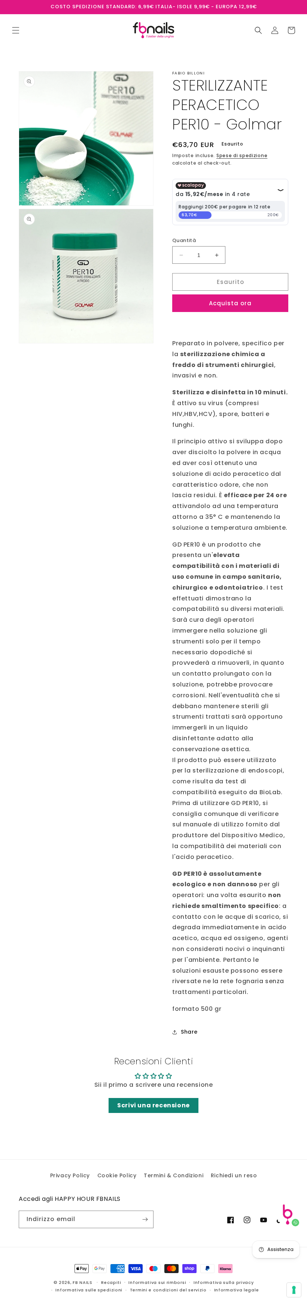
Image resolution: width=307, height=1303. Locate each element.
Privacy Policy (70, 1175)
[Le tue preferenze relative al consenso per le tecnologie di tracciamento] (294, 1290)
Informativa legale (236, 1290)
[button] (15, 30)
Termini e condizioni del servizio (168, 1290)
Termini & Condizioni (173, 1175)
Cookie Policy (117, 1175)
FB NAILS (82, 1282)
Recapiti (111, 1282)
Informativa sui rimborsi (157, 1282)
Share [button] (189, 1032)
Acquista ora (230, 303)
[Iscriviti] (145, 1219)
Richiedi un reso (234, 1175)
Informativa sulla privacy (224, 1282)
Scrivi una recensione (153, 1105)
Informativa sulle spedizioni (88, 1290)
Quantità (184, 240)
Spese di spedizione (241, 155)
